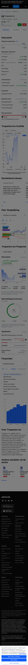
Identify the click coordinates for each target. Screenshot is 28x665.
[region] (14, 655)
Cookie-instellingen (14, 663)
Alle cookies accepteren (14, 656)
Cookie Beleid (22, 653)
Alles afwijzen (14, 659)
